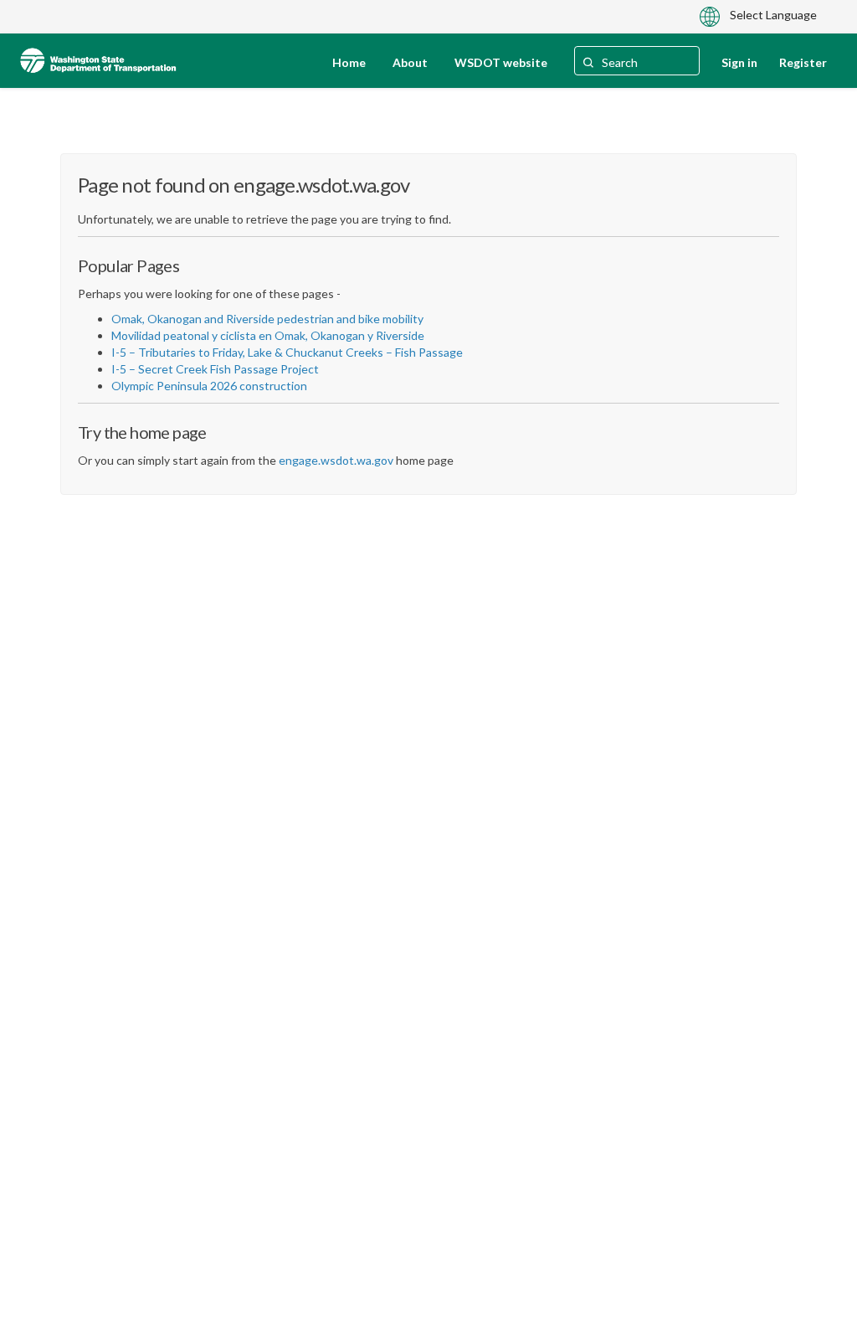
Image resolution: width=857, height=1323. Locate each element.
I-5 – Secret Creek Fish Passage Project (215, 369)
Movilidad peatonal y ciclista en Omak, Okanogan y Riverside (267, 335)
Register (803, 62)
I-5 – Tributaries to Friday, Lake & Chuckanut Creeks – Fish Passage (287, 352)
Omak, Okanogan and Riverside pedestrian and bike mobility (267, 318)
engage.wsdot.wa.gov (336, 460)
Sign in (739, 62)
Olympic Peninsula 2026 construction (209, 385)
